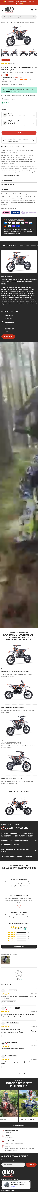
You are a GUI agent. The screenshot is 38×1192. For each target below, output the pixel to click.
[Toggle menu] (2, 10)
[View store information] (33, 140)
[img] (5, 994)
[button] (5, 63)
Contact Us (8, 1132)
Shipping (10, 84)
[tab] (8, 246)
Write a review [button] (19, 946)
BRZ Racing (9, 72)
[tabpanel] (19, 278)
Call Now (4, 1186)
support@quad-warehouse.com (14, 1143)
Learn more (19, 77)
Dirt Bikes (21, 72)
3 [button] (19, 1074)
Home (3, 22)
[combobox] (19, 17)
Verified (18, 979)
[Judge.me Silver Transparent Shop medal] (18, 973)
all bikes (9, 22)
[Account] (32, 10)
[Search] (34, 17)
